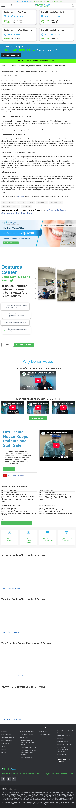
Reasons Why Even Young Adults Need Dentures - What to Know (42, 66)
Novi (37, 798)
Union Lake (22, 799)
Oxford (57, 798)
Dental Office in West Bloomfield (26, 753)
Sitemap (4, 752)
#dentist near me (42, 202)
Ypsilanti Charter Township (39, 795)
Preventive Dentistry (63, 735)
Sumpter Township (59, 804)
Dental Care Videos (26, 757)
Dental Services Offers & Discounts (65, 732)
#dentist (31, 202)
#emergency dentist (56, 202)
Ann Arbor (55, 794)
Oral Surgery (61, 747)
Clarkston (5, 797)
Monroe (35, 804)
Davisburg (28, 797)
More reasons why (38, 418)
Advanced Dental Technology (62, 750)
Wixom (51, 799)
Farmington (35, 797)
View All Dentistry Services (63, 760)
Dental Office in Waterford (28, 750)
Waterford (61, 794)
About (3, 746)
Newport (66, 802)
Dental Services (44, 731)
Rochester (6, 799)
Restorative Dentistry (64, 744)
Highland (52, 797)
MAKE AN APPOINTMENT (24, 344)
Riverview (17, 801)
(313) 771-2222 (52, 34)
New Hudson (31, 798)
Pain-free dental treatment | (38, 60)
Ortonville (52, 798)
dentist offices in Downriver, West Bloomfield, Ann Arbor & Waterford (22, 794)
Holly (57, 797)
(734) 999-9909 (15, 16)
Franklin (41, 797)
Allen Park (29, 802)
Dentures (4, 731)
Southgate (29, 801)
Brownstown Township (66, 799)
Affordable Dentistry (7, 737)
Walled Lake (29, 799)
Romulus (71, 802)
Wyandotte (14, 802)
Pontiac (70, 798)
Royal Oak (12, 799)
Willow (56, 802)
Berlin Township (41, 804)
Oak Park (41, 798)
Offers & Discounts (45, 734)
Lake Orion (10, 798)
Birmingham (61, 795)
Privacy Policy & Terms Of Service (28, 744)
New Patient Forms (26, 740)
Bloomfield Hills (69, 795)
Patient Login (24, 737)
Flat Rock (41, 801)
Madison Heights (18, 798)
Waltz (52, 802)
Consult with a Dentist (27, 734)
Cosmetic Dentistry (63, 741)
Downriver (35, 801)
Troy (17, 799)
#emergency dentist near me (11, 206)
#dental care (21, 202)
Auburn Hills (49, 795)
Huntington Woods (64, 797)
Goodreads (12, 66)
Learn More (7, 344)
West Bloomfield (37, 799)
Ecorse (20, 804)
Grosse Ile (52, 801)
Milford (25, 798)
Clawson (11, 797)
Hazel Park (47, 797)
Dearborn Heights (27, 804)
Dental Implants (6, 734)
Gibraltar (46, 801)
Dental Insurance (6, 740)
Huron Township (6, 802)
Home (3, 66)
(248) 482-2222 (15, 34)
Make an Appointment (11, 55)
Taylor (34, 802)
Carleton (61, 802)
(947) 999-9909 (52, 16)
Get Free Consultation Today (16, 523)
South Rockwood (21, 802)
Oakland (46, 798)
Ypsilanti (29, 795)
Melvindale (15, 804)
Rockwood (70, 801)
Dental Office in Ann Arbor (28, 747)
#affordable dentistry (8, 202)
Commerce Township (19, 797)
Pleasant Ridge (64, 798)
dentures (21, 196)
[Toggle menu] (3, 5)
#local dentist (26, 206)
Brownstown (6, 801)
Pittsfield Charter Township (15, 795)
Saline (24, 795)
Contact (3, 749)
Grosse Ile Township (61, 801)
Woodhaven (56, 799)
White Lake (45, 799)
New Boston (47, 802)
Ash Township (50, 804)
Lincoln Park (40, 802)
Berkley (55, 795)
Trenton (12, 801)
